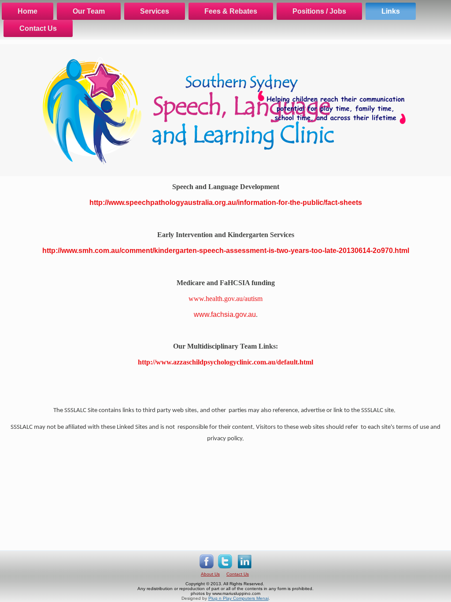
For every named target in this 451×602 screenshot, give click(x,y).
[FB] (206, 569)
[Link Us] (245, 569)
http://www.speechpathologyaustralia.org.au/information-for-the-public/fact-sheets (225, 202)
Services (154, 11)
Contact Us (38, 28)
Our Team (89, 11)
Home (27, 11)
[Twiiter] (225, 569)
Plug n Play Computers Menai (238, 598)
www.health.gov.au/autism (225, 298)
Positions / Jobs (319, 11)
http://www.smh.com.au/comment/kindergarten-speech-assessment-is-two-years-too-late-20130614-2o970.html (225, 250)
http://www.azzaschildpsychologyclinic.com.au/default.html (225, 362)
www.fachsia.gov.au (225, 314)
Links (390, 11)
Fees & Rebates (230, 11)
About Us (210, 574)
